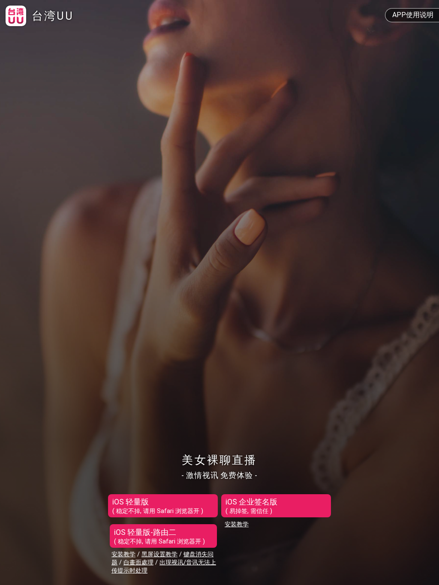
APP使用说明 (412, 15)
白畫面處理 (138, 562)
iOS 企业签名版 (251, 506)
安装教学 (123, 554)
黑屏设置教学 (159, 554)
